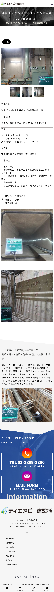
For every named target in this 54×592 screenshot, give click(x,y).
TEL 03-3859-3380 (27, 462)
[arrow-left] (2, 92)
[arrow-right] (51, 92)
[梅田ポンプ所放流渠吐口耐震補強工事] (27, 235)
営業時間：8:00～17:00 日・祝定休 (27, 466)
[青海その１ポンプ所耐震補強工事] (27, 296)
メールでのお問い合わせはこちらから (27, 489)
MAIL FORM (27, 485)
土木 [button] (5, 37)
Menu (52, 4)
